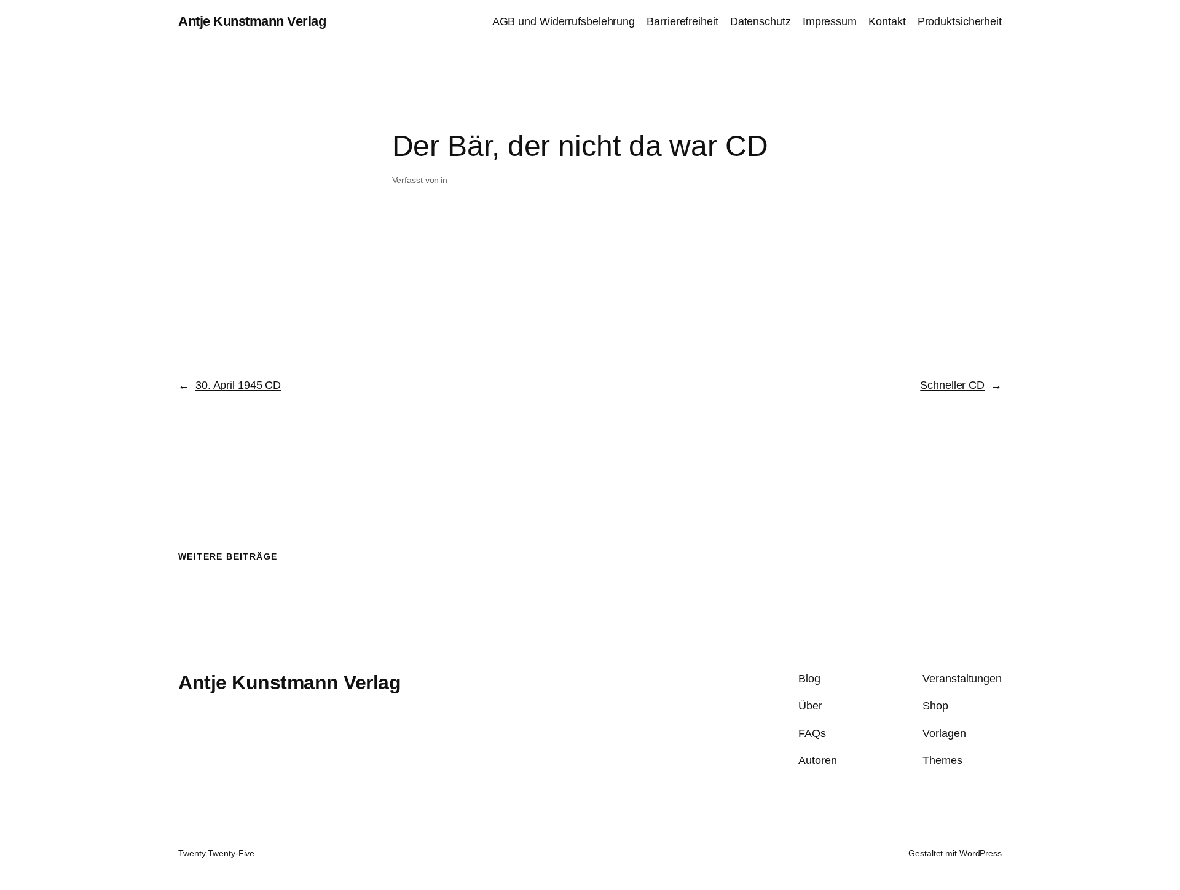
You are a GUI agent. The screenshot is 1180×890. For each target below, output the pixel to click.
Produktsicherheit (960, 21)
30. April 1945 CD (238, 385)
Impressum (830, 21)
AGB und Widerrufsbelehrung (563, 21)
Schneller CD (952, 385)
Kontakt (886, 21)
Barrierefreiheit (682, 21)
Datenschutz (760, 21)
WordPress (980, 853)
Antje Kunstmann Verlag (252, 21)
